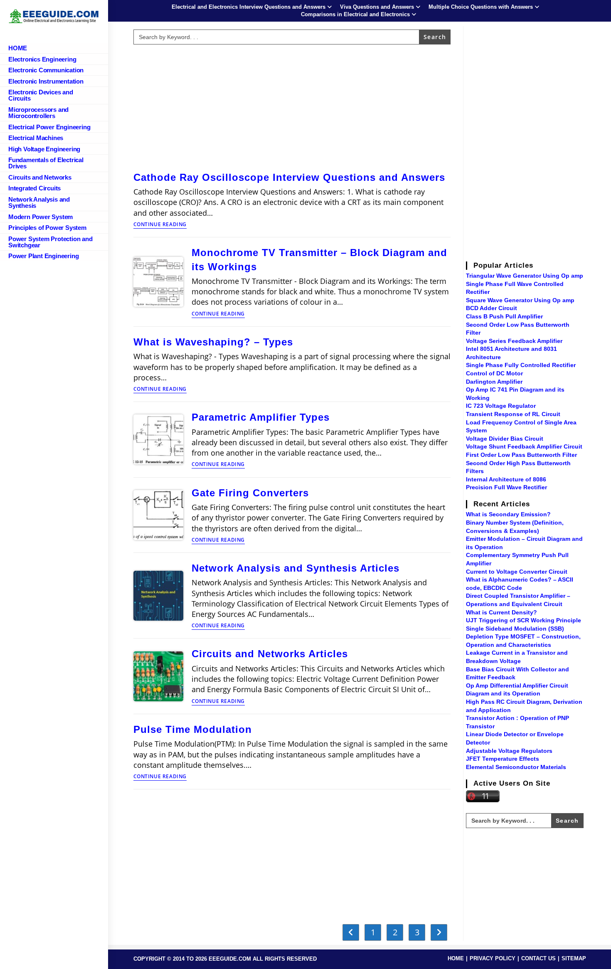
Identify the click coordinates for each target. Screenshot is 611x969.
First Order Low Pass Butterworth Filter (521, 454)
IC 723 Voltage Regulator (501, 405)
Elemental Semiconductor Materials (516, 767)
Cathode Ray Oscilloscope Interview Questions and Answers (289, 177)
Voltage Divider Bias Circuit (504, 438)
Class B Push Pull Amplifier (504, 316)
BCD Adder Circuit (491, 308)
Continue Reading (160, 225)
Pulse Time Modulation (192, 729)
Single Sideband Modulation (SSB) (515, 628)
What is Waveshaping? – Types (213, 342)
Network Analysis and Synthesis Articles (295, 568)
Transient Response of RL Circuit (513, 414)
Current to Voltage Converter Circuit (516, 571)
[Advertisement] (292, 106)
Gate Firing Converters (250, 492)
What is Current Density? (501, 612)
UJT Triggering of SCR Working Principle (523, 620)
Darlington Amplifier (494, 381)
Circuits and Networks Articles (270, 653)
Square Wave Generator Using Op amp (520, 300)
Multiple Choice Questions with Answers (481, 7)
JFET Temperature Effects (502, 758)
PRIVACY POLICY (492, 958)
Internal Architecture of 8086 (506, 479)
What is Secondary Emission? (508, 514)
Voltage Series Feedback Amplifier (514, 341)
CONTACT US (538, 958)
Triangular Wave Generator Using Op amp (524, 275)
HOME (456, 958)
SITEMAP (574, 958)
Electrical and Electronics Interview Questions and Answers (248, 7)
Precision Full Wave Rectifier (506, 487)
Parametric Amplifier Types (261, 417)
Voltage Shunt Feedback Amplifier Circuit (524, 446)
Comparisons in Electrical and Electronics (355, 14)
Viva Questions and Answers (377, 7)
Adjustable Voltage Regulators (509, 750)
